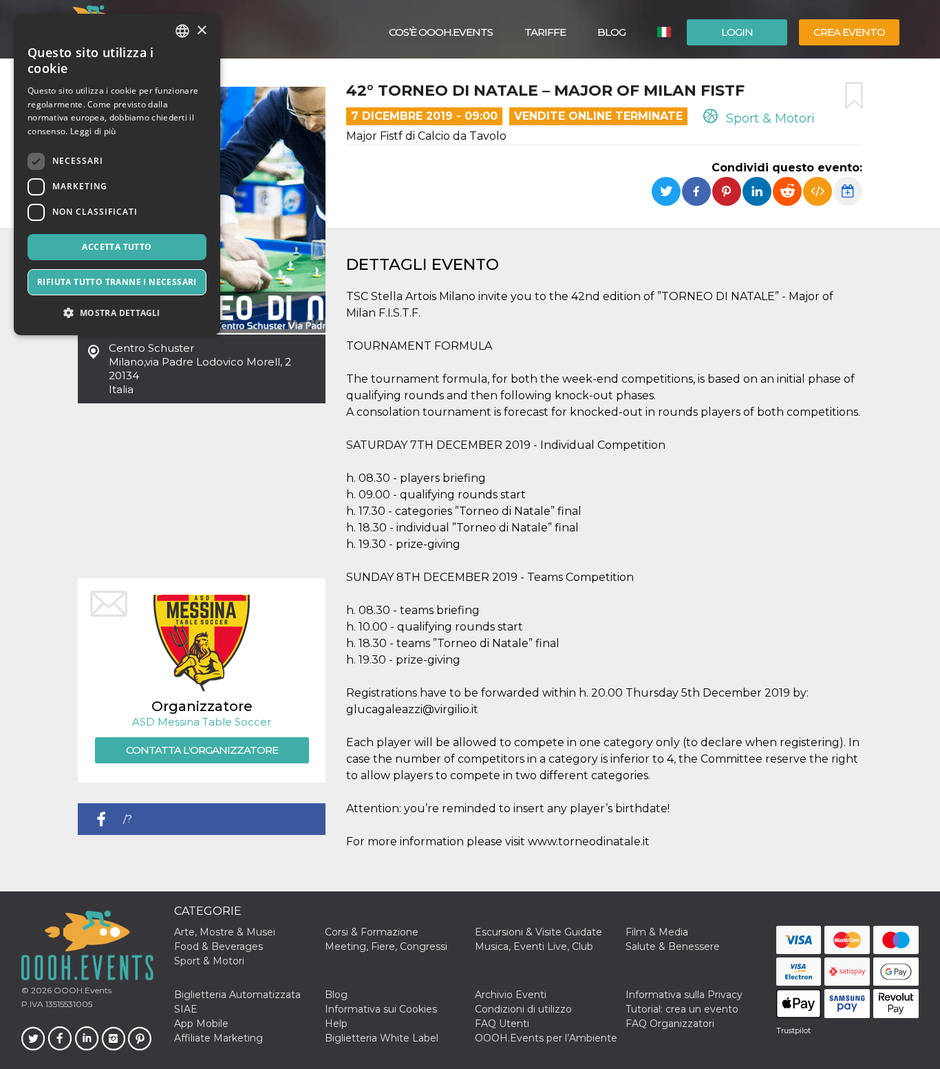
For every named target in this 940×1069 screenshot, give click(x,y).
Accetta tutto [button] (116, 247)
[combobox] (182, 31)
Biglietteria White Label (381, 1038)
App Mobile (201, 1023)
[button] (117, 312)
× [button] (201, 30)
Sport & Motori (769, 118)
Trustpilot (793, 1030)
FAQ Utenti (502, 1023)
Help (336, 1023)
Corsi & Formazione (371, 932)
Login (737, 32)
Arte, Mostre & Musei (224, 932)
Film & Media (657, 932)
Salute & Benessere (673, 946)
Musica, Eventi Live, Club (534, 946)
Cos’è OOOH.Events (441, 32)
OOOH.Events (81, 990)
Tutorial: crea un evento (682, 1009)
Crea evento (849, 32)
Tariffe (545, 32)
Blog (611, 32)
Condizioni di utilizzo (523, 1009)
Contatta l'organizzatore (202, 749)
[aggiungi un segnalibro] (854, 96)
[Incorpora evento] (817, 191)
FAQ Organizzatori (670, 1023)
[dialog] (117, 174)
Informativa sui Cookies (381, 1009)
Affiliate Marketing (218, 1038)
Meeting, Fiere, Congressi (386, 946)
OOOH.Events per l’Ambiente (546, 1038)
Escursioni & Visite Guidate (538, 932)
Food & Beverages (218, 946)
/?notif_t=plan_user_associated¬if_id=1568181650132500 (224, 823)
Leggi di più (93, 131)
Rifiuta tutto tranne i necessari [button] (117, 282)
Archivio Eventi (510, 994)
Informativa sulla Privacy (684, 994)
